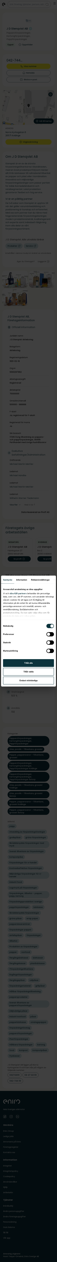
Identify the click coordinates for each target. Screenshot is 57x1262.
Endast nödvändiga (28, 680)
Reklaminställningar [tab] (40, 580)
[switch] (50, 634)
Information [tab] (21, 580)
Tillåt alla (28, 663)
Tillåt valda (28, 672)
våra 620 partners (18, 593)
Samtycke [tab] (7, 580)
